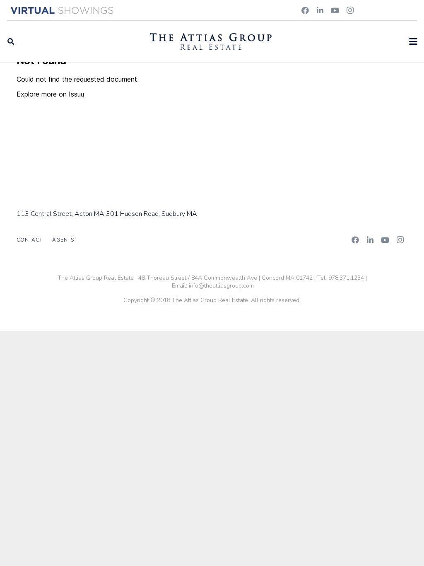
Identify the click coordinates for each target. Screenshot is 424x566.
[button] (10, 41)
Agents (63, 240)
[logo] (211, 41)
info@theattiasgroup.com (221, 286)
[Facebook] (305, 10)
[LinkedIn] (320, 10)
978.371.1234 (346, 278)
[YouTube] (335, 10)
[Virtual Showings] (62, 10)
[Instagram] (349, 10)
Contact (29, 240)
